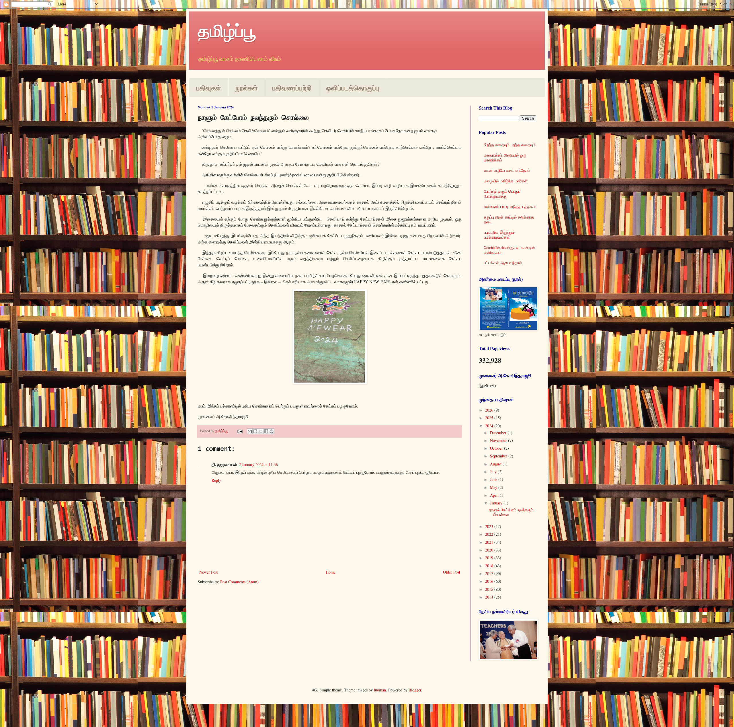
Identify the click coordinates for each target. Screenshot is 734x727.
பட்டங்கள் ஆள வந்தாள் (503, 262)
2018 (489, 565)
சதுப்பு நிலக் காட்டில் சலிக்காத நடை (509, 219)
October (497, 448)
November (499, 440)
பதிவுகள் (208, 88)
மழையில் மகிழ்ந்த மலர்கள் (506, 181)
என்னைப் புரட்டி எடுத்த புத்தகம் (510, 206)
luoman (380, 690)
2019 (489, 557)
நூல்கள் (246, 88)
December (498, 432)
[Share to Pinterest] (271, 431)
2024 (489, 425)
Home (330, 572)
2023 (489, 526)
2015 (489, 589)
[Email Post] (239, 430)
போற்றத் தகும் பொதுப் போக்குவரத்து (502, 193)
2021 (489, 542)
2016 (489, 581)
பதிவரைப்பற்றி (292, 88)
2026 (489, 410)
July (494, 471)
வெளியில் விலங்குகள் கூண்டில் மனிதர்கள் (509, 250)
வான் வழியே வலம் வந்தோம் (507, 170)
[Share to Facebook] (266, 431)
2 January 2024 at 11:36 (258, 464)
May (494, 487)
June (494, 479)
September (499, 456)
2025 (489, 417)
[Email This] (250, 431)
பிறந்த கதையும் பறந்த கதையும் (510, 144)
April (495, 495)
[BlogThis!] (255, 431)
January (496, 503)
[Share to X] (260, 431)
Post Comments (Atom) (239, 581)
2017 (489, 573)
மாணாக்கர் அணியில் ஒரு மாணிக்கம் (505, 157)
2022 (489, 534)
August (496, 464)
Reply (216, 480)
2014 (489, 597)
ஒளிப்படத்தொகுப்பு (352, 88)
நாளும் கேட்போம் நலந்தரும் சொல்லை (511, 512)
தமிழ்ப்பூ (227, 30)
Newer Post (208, 572)
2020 (489, 550)
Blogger (415, 690)
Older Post (451, 572)
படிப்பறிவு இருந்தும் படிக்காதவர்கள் (499, 234)
